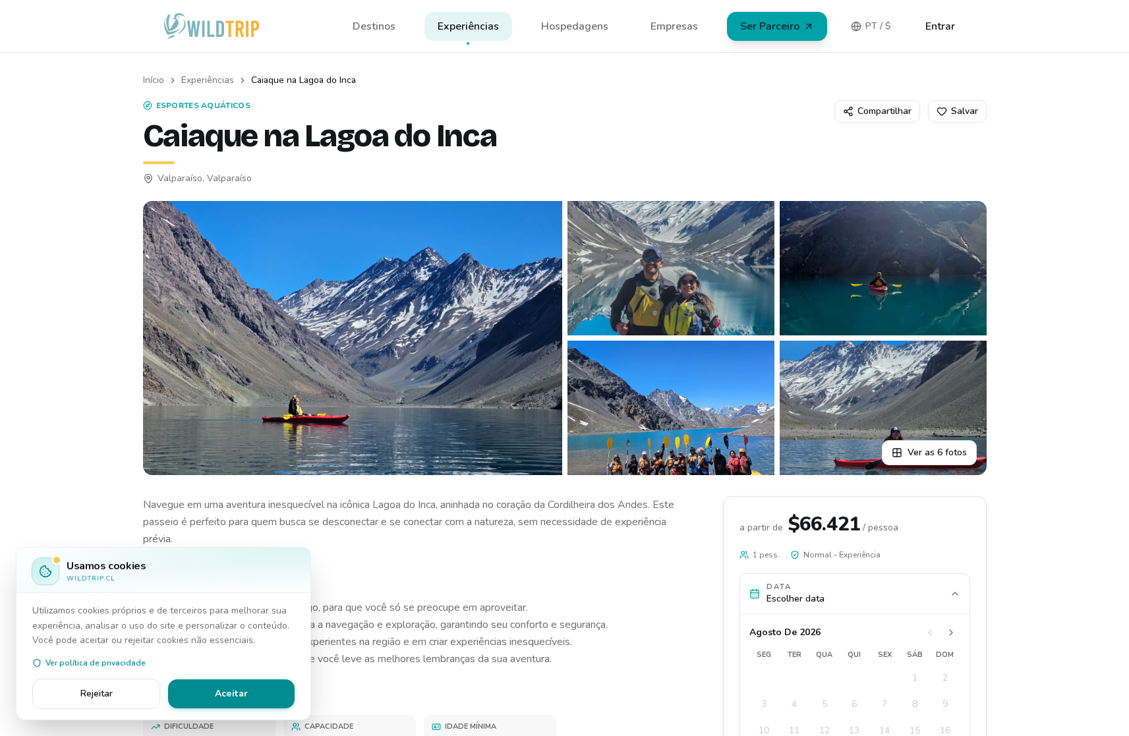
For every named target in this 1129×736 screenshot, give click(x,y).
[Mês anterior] (930, 632)
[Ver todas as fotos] (352, 338)
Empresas (674, 26)
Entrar (940, 26)
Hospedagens (574, 26)
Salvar (964, 111)
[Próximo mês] (951, 632)
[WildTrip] (211, 26)
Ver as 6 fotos (937, 452)
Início (153, 80)
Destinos (374, 26)
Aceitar (231, 693)
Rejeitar (96, 693)
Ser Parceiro (769, 26)
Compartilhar (884, 111)
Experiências (468, 26)
